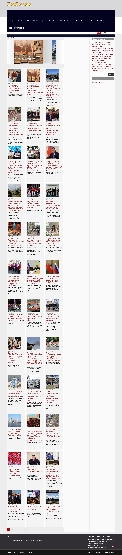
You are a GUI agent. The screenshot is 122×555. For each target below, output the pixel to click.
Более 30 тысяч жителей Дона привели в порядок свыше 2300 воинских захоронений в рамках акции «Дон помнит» (35, 57)
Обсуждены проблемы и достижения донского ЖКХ (35, 470)
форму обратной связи (35, 540)
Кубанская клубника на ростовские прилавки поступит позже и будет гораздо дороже (15, 471)
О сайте (19, 21)
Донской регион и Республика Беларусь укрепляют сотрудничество (53, 279)
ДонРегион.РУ (30, 552)
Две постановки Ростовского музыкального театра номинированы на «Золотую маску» (16, 241)
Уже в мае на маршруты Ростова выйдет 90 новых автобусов (53, 317)
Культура (77, 21)
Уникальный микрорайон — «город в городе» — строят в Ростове (15, 508)
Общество (64, 21)
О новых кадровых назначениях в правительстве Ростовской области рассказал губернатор (34, 395)
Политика (49, 21)
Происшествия (94, 21)
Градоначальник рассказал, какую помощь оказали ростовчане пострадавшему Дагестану (14, 281)
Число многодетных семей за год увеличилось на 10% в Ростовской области (34, 165)
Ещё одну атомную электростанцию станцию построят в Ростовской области (15, 432)
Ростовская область (13, 33)
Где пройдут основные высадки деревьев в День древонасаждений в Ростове (34, 241)
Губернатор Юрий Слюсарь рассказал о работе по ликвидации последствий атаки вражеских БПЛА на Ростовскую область (34, 358)
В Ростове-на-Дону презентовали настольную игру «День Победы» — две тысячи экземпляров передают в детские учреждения (15, 129)
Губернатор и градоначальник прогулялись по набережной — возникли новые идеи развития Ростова (52, 396)
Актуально (24, 33)
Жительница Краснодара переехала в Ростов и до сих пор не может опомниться (53, 433)
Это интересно (16, 28)
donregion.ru (91, 543)
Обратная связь (109, 33)
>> (26, 529)
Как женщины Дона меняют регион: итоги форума (34, 508)
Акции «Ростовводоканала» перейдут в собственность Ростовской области (54, 356)
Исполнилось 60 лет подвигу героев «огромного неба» (15, 316)
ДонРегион (32, 21)
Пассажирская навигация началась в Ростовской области (34, 317)
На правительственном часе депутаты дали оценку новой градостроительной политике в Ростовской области (34, 435)
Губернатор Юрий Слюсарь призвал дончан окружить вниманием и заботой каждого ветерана (54, 165)
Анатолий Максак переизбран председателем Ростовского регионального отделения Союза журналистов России (53, 473)
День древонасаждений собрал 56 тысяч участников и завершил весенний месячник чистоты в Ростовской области (15, 205)
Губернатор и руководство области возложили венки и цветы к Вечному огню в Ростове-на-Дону (35, 127)
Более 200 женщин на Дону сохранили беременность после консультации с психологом (53, 241)
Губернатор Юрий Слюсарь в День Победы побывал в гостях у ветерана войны (15, 88)
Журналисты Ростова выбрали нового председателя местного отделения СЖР (54, 509)
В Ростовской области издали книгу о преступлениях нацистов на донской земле (35, 89)
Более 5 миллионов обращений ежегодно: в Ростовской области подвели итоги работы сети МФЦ (53, 204)
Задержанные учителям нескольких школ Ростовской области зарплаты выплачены (35, 280)
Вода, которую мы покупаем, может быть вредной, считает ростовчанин (15, 394)
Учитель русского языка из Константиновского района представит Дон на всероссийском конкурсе (15, 167)
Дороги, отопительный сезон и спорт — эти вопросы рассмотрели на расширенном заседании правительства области (53, 130)
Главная (90, 552)
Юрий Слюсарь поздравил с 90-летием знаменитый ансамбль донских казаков (34, 203)
